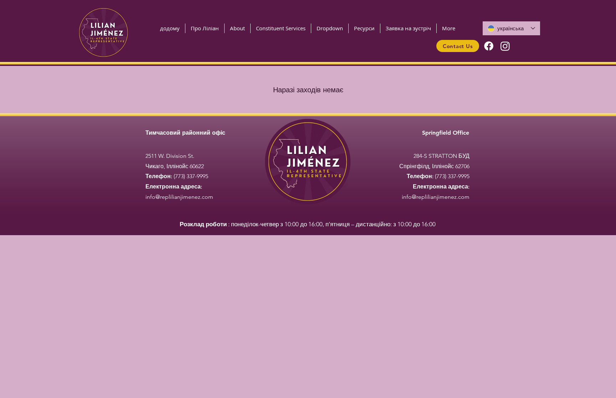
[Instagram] (505, 46)
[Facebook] (489, 46)
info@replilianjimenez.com (179, 196)
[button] (281, 28)
